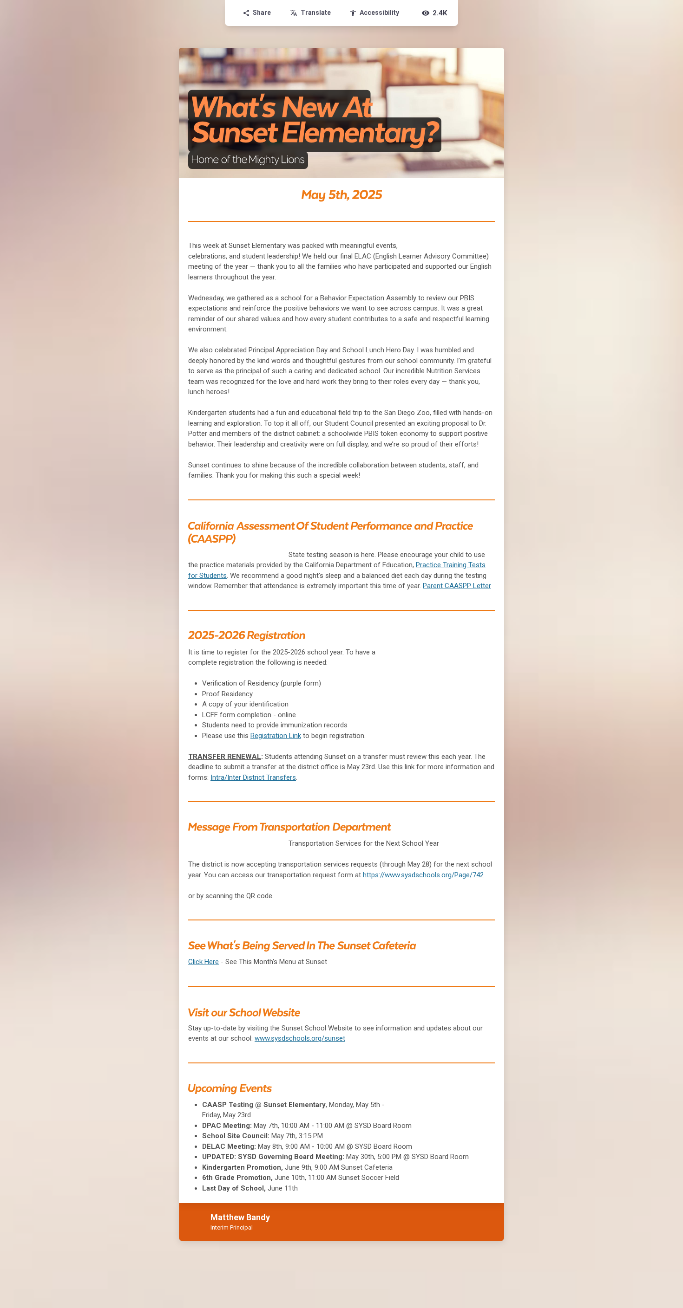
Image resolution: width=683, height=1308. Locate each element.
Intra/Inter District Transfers (253, 777)
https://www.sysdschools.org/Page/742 (423, 875)
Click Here (203, 962)
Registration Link (275, 736)
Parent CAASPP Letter (457, 586)
